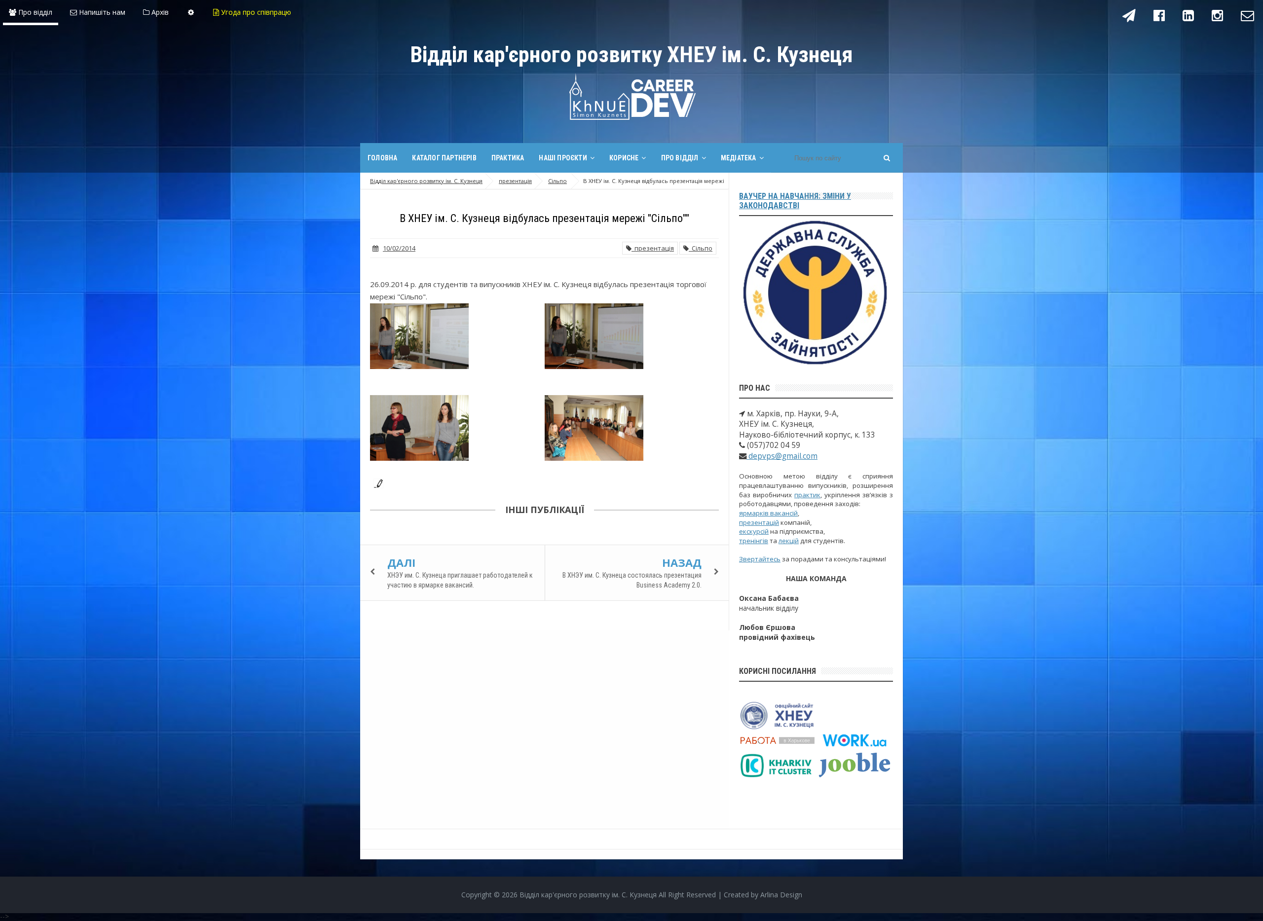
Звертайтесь (759, 558)
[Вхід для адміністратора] (191, 12)
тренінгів (753, 540)
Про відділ (34, 12)
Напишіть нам (101, 12)
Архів (159, 12)
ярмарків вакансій (768, 513)
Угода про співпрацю (255, 12)
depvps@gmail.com (781, 456)
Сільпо (700, 248)
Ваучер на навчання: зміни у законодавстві (795, 200)
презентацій (759, 522)
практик (807, 494)
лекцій (789, 540)
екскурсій (754, 531)
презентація (653, 248)
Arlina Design (781, 894)
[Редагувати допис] (376, 482)
